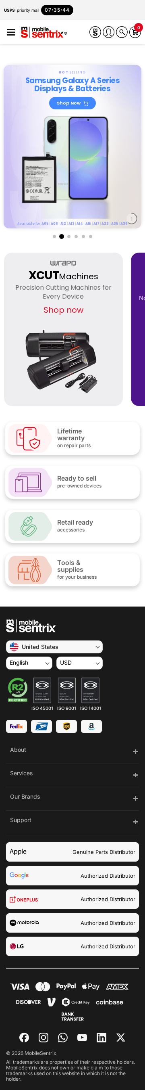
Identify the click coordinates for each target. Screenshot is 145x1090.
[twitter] (121, 1037)
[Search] (122, 32)
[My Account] (108, 32)
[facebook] (24, 1037)
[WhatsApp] (63, 1037)
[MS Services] (95, 32)
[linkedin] (101, 1037)
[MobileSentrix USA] (44, 33)
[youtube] (82, 1037)
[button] (11, 32)
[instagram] (43, 1037)
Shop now (63, 310)
